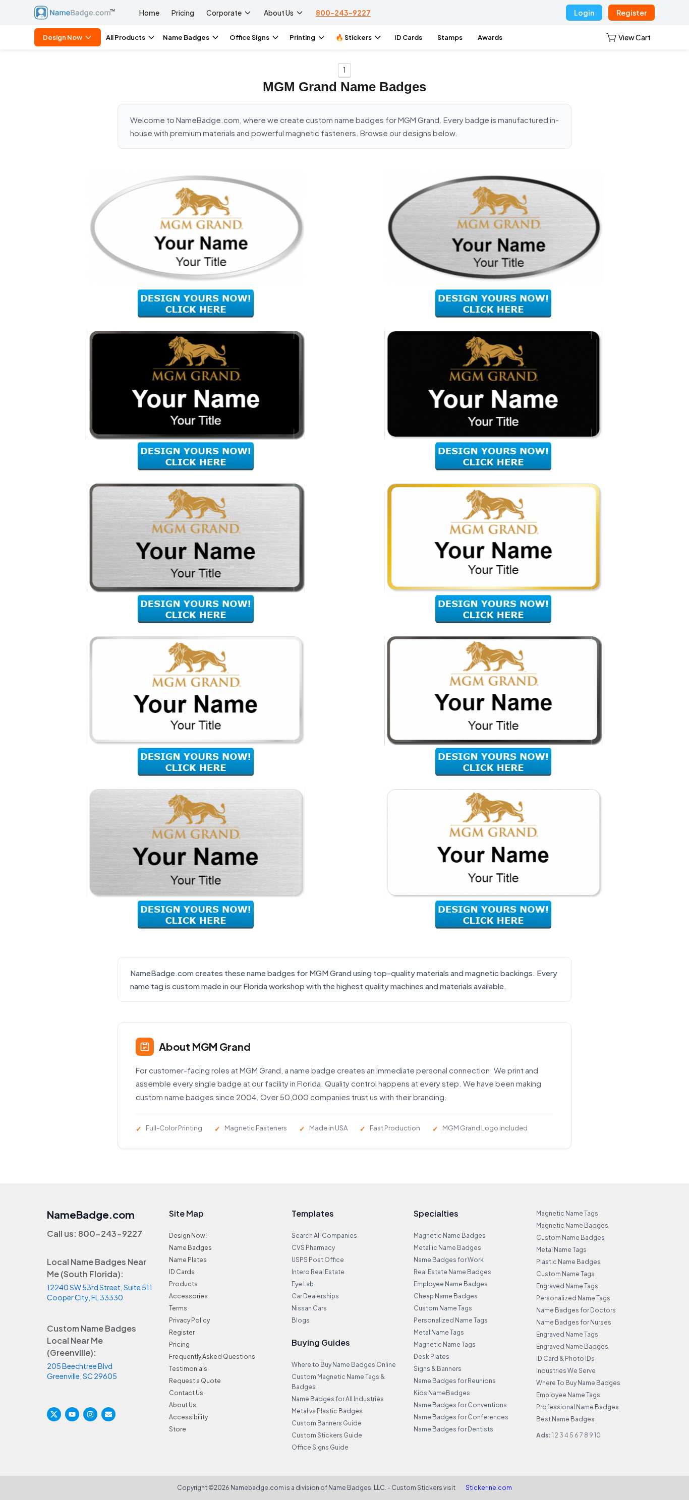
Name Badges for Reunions (455, 1381)
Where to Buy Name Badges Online (344, 1364)
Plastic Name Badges (568, 1262)
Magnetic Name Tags (445, 1344)
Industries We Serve (566, 1370)
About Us (279, 12)
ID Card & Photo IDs (565, 1358)
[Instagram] (90, 1414)
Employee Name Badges (451, 1284)
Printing (302, 37)
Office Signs (249, 37)
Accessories (188, 1296)
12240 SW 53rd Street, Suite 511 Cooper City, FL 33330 (99, 1292)
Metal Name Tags (439, 1332)
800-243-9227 (343, 12)
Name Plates (188, 1260)
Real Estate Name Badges (452, 1272)
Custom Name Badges (570, 1237)
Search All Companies (324, 1235)
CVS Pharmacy (313, 1247)
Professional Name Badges (577, 1407)
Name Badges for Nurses (573, 1322)
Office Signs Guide (320, 1447)
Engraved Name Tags (567, 1286)
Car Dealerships (315, 1296)
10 (597, 1435)
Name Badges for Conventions (460, 1405)
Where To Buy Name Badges (578, 1383)
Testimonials (188, 1368)
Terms (178, 1308)
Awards (490, 37)
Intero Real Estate (318, 1272)
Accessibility (188, 1417)
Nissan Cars (309, 1308)
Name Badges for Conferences (461, 1417)
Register (631, 12)
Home (149, 12)
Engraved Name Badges (572, 1346)
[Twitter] (54, 1414)
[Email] (108, 1414)
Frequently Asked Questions (212, 1356)
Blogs (301, 1320)
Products (183, 1284)
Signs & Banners (438, 1368)
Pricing (182, 12)
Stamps (450, 37)
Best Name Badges (565, 1419)
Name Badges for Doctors (576, 1310)
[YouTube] (72, 1414)
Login (584, 12)
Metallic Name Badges (447, 1247)
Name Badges (186, 37)
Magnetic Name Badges (450, 1235)
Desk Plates (431, 1356)
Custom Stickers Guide (327, 1435)
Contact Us (186, 1393)
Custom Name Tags (443, 1308)
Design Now (62, 37)
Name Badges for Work (449, 1260)
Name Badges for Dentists (453, 1429)
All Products (125, 37)
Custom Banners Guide (327, 1423)
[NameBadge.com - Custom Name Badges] (74, 13)
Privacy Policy (189, 1320)
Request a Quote (195, 1381)
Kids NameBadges (442, 1393)
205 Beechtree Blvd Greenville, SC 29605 (82, 1371)
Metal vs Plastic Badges (327, 1411)
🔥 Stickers (353, 37)
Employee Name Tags (568, 1395)
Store (177, 1429)
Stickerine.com (489, 1487)
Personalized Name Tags (451, 1320)
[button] (628, 37)
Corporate (224, 12)
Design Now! (188, 1235)
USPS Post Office (318, 1260)
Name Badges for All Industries (338, 1399)
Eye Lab (303, 1284)
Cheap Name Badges (446, 1296)
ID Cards (408, 37)
